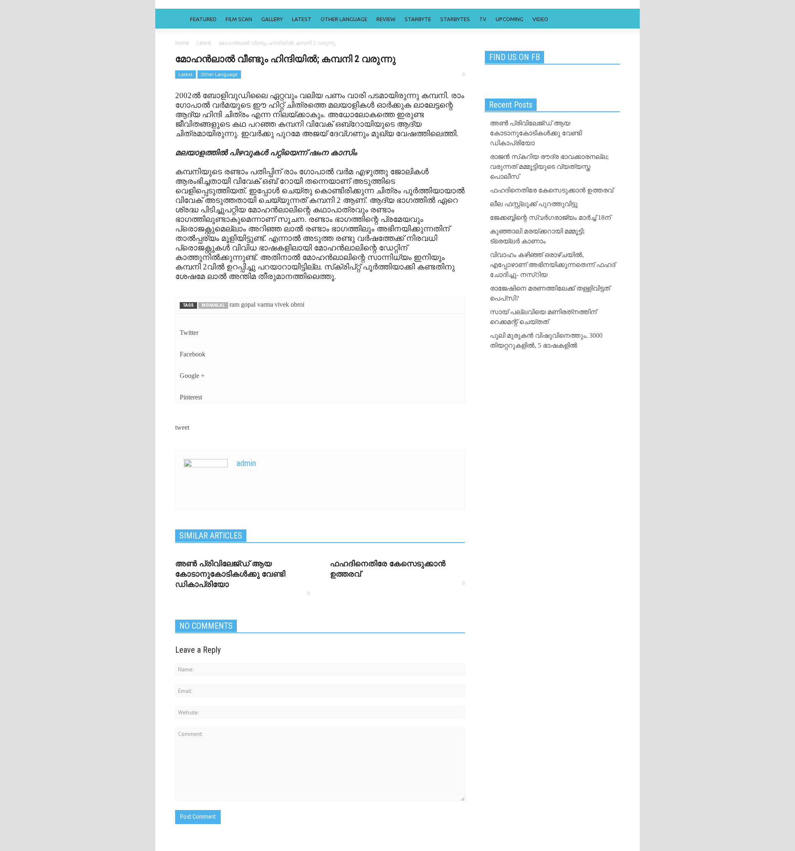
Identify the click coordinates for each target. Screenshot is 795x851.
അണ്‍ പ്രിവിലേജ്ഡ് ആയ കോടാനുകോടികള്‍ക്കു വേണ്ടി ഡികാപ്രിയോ (230, 574)
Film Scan (239, 19)
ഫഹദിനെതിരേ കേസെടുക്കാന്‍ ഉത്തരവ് (551, 190)
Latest (301, 19)
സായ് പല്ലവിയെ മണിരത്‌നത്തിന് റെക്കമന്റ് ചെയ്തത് (543, 316)
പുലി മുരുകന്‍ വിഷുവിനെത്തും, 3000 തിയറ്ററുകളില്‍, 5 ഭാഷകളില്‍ (546, 340)
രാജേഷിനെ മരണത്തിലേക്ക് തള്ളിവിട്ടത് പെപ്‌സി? (550, 293)
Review (385, 19)
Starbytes (455, 19)
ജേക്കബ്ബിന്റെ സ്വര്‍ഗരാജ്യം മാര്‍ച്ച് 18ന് (550, 217)
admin (246, 463)
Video (540, 19)
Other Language (343, 19)
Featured (203, 19)
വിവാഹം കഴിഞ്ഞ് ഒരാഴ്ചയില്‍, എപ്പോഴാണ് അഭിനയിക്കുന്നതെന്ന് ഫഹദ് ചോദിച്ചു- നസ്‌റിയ (552, 264)
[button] (611, 19)
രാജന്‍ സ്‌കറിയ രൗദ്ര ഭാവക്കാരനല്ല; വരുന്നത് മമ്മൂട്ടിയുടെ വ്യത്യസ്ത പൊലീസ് (549, 166)
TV (483, 19)
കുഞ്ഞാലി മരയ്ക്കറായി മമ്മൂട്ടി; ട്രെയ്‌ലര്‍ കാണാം (537, 236)
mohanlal (213, 305)
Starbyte (418, 19)
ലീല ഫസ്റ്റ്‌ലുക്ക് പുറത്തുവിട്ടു (534, 203)
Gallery (272, 19)
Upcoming (509, 19)
